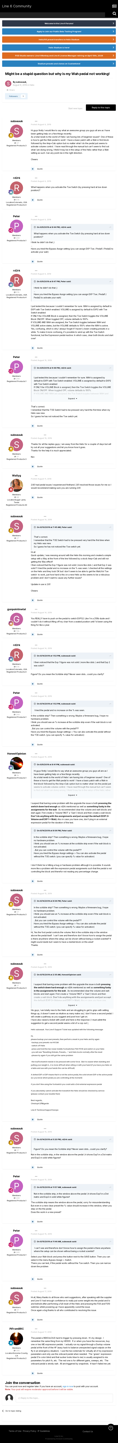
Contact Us (88, 1431)
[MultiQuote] (32, 169)
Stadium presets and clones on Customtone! (59, 63)
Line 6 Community (16, 6)
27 (17, 143)
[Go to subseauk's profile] (8, 83)
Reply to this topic (101, 107)
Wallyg (16, 475)
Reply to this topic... (29, 1398)
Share (11, 90)
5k (17, 775)
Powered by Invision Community (59, 1439)
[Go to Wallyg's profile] (16, 485)
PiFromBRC (16, 1328)
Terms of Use (15, 1431)
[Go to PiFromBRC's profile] (16, 1338)
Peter (16, 216)
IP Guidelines (44, 1431)
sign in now (68, 1386)
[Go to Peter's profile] (16, 226)
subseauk (21, 82)
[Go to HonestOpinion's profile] (16, 763)
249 (18, 238)
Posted (41, 124)
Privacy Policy (29, 1431)
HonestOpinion (16, 753)
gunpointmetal (16, 609)
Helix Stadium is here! (59, 47)
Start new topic (75, 108)
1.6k (17, 631)
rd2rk (16, 177)
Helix (32, 85)
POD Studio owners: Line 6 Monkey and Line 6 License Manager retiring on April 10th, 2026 (59, 55)
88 (17, 497)
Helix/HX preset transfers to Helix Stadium (59, 39)
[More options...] (36, 121)
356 (18, 1350)
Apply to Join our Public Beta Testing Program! (59, 31)
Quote (40, 169)
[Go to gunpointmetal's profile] (16, 619)
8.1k (17, 200)
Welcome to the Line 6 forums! (59, 23)
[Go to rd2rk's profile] (16, 187)
